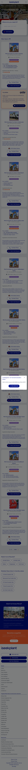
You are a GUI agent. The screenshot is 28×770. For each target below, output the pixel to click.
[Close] (24, 377)
